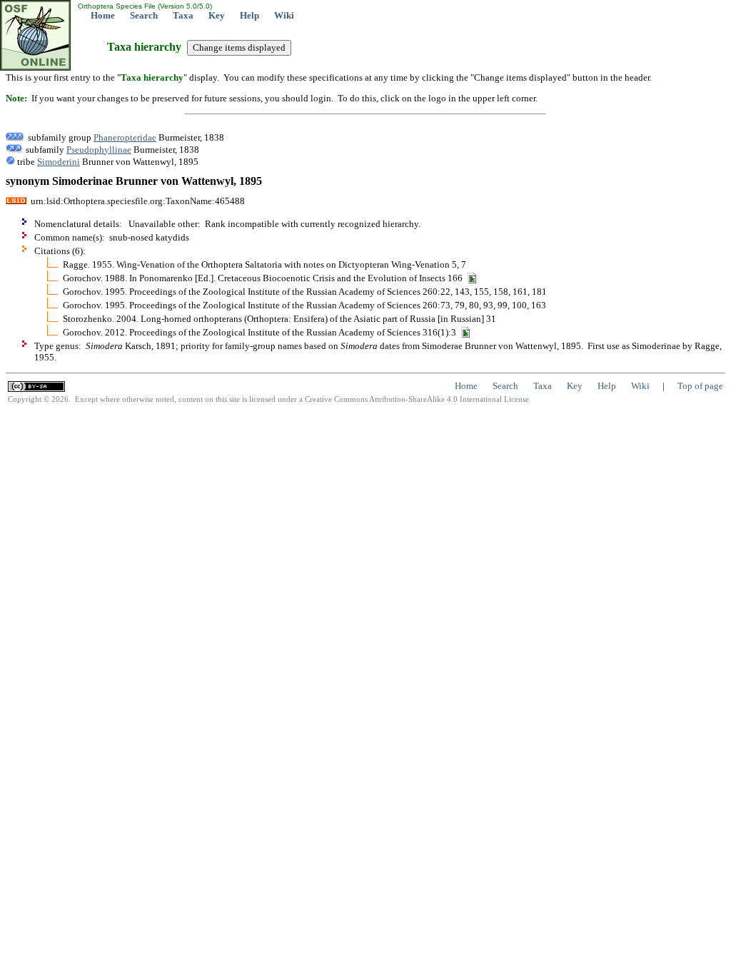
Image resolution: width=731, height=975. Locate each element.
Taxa (183, 15)
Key (216, 15)
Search (144, 15)
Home (103, 15)
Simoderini (58, 161)
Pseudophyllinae (98, 149)
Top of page (700, 385)
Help (249, 15)
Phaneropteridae (125, 137)
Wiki (284, 15)
